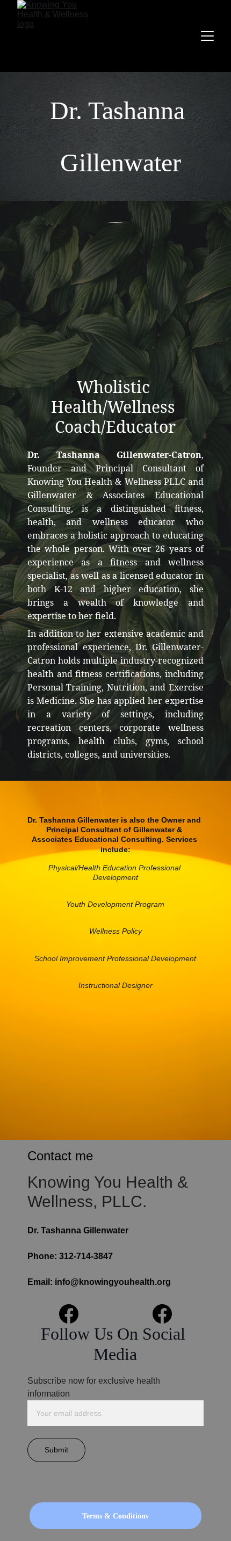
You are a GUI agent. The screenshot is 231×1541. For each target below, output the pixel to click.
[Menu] (207, 36)
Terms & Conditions (115, 1516)
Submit (56, 1449)
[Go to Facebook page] (74, 1314)
